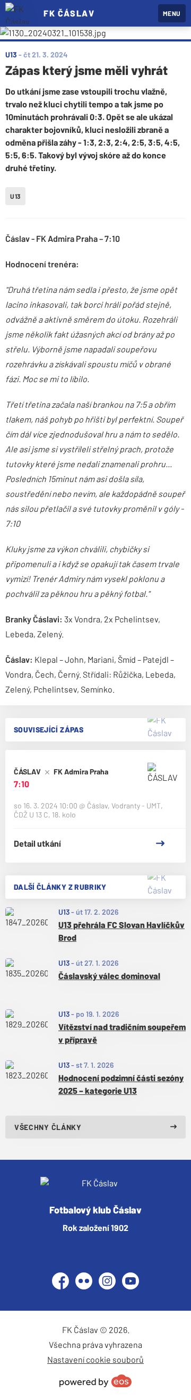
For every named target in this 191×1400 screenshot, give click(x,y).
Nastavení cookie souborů (95, 1359)
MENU (172, 13)
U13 (64, 911)
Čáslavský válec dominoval (109, 976)
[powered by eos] (95, 1380)
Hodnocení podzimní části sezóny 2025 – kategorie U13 (121, 1084)
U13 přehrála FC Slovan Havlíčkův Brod (121, 931)
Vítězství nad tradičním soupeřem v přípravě (122, 1033)
